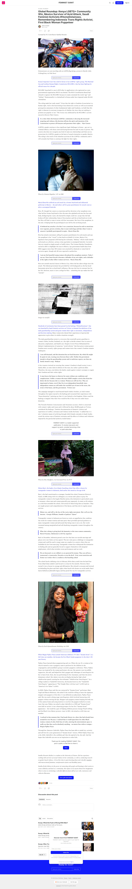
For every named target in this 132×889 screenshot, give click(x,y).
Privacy (65, 878)
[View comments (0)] (45, 30)
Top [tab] (40, 818)
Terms (70, 878)
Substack (58, 885)
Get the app (73, 882)
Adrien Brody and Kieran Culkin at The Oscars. (50, 825)
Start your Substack (62, 882)
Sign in (127, 3)
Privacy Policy (77, 857)
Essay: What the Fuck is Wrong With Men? (53, 823)
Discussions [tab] (50, 818)
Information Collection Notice (65, 857)
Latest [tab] (44, 818)
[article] (66, 826)
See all (41, 854)
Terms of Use (73, 856)
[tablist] (44, 799)
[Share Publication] (113, 2)
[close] (80, 831)
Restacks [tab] (48, 799)
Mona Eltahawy (46, 25)
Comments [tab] (42, 799)
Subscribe (119, 3)
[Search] (109, 2)
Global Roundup (43, 8)
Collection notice (76, 878)
